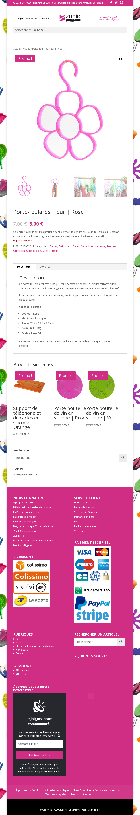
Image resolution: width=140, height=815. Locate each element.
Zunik (97, 809)
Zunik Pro (18, 535)
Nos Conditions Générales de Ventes (97, 790)
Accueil (17, 48)
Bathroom (65, 246)
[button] (121, 59)
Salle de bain (33, 250)
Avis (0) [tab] (45, 266)
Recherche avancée (85, 526)
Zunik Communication (25, 531)
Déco (76, 246)
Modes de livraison (84, 507)
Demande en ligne (84, 516)
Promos (111, 246)
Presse (20, 653)
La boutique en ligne (24, 521)
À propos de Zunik (23, 502)
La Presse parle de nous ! (27, 512)
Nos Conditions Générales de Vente (33, 540)
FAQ (76, 521)
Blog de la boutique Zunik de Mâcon (33, 526)
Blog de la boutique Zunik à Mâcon (35, 646)
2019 (18, 642)
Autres (26, 48)
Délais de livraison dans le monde (32, 507)
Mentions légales (22, 545)
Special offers (50, 250)
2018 (18, 638)
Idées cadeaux (96, 246)
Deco (83, 246)
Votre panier (81, 531)
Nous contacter (82, 502)
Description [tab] (24, 266)
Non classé (22, 649)
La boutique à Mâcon (24, 516)
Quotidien (19, 250)
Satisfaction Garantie (86, 512)
